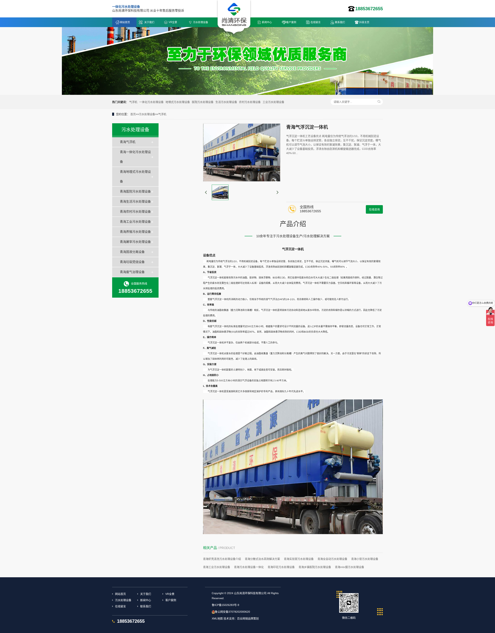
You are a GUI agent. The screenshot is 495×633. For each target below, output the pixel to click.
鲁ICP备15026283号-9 (225, 604)
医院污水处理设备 (202, 102)
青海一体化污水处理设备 (135, 156)
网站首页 (125, 22)
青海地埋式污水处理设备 (135, 176)
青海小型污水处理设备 (364, 558)
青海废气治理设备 (132, 272)
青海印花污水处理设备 (281, 567)
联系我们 (340, 22)
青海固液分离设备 (132, 252)
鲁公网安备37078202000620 (232, 611)
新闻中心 (267, 22)
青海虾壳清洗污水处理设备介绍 (222, 558)
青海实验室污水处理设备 (299, 558)
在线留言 (316, 22)
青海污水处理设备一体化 (249, 567)
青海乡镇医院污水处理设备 (315, 567)
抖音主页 (364, 22)
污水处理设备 (200, 22)
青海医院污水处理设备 (135, 191)
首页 (133, 114)
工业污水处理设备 (273, 102)
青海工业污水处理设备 (135, 221)
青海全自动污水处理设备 (332, 558)
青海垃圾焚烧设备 (132, 262)
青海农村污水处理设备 (135, 211)
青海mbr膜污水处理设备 (349, 567)
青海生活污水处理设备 (135, 201)
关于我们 (149, 22)
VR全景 (173, 22)
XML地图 (217, 618)
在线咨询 (374, 209)
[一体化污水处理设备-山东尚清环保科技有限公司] (234, 17)
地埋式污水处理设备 (178, 102)
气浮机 (133, 102)
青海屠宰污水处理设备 (135, 241)
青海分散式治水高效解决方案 (262, 558)
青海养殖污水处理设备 (135, 231)
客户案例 (291, 22)
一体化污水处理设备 (151, 102)
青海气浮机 (127, 142)
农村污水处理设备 (250, 102)
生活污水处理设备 (226, 102)
